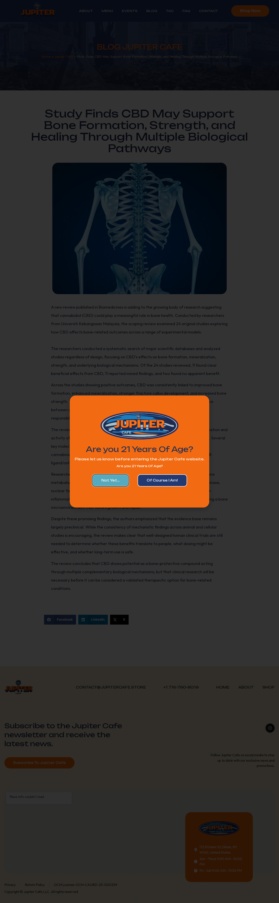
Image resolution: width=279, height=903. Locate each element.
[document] (139, 451)
